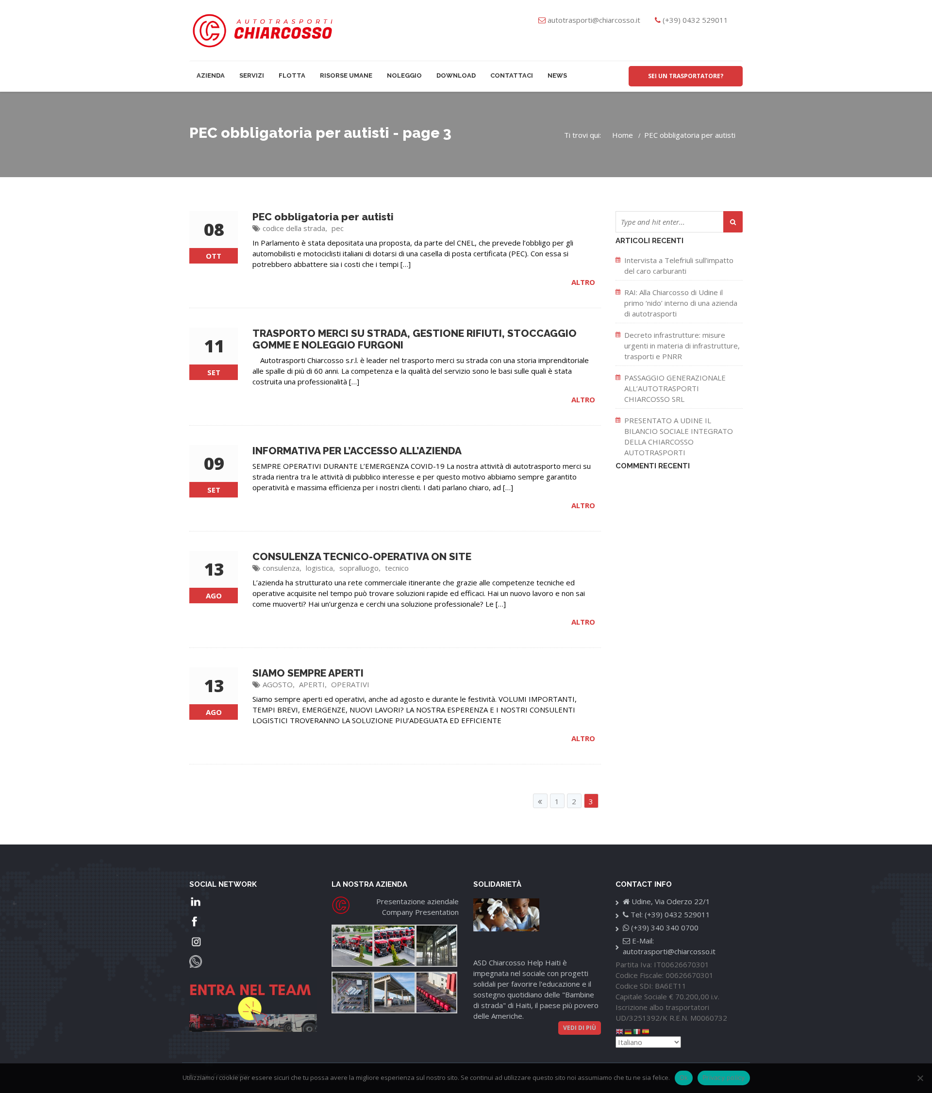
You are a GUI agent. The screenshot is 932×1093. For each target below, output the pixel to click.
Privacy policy (723, 1077)
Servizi (251, 75)
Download (456, 75)
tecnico (397, 568)
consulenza (281, 568)
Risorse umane (346, 75)
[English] (620, 1031)
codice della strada (294, 228)
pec (338, 228)
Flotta (292, 75)
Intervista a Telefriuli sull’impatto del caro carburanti (678, 265)
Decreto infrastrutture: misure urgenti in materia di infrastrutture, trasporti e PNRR (682, 345)
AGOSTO (278, 684)
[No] (920, 1078)
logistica (319, 568)
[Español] (646, 1031)
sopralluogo (359, 568)
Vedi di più (579, 1028)
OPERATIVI (350, 684)
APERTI (312, 684)
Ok (684, 1077)
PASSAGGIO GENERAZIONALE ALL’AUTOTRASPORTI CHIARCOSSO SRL (675, 388)
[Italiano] (637, 1031)
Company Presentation (420, 912)
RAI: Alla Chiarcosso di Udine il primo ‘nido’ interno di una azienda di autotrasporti (680, 302)
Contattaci (511, 75)
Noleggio (404, 75)
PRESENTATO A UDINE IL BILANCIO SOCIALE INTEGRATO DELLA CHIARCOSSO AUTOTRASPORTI (678, 436)
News (557, 75)
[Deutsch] (628, 1031)
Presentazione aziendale (417, 901)
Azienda (211, 75)
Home (622, 135)
